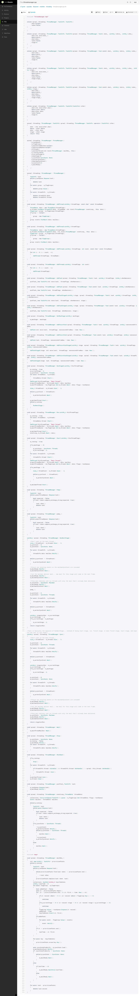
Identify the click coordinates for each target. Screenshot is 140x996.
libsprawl (35, 6)
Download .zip (120, 12)
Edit (112, 12)
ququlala (29, 6)
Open (106, 12)
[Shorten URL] (92, 12)
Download (132, 12)
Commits (32, 12)
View (24, 12)
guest (23, 6)
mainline (42, 6)
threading (49, 6)
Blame (98, 12)
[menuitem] (8, 6)
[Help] (130, 2)
